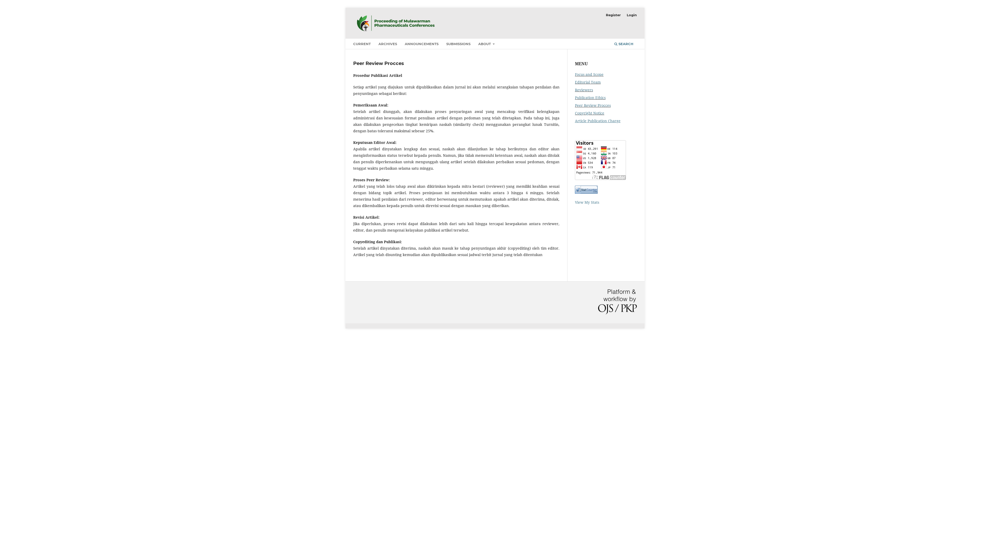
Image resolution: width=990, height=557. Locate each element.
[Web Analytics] (586, 192)
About (485, 44)
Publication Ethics (590, 97)
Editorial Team (588, 82)
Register (613, 15)
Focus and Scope (589, 74)
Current (362, 44)
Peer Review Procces (593, 105)
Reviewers (584, 89)
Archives (387, 44)
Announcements (422, 44)
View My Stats (587, 202)
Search (625, 44)
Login (632, 15)
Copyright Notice (589, 113)
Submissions (458, 44)
